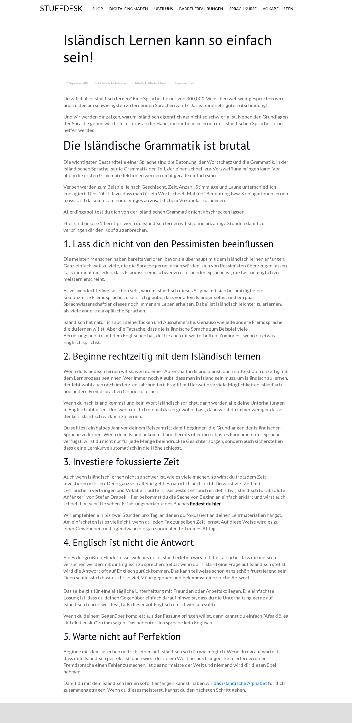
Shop (97, 8)
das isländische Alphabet (240, 683)
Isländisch (101, 83)
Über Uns (163, 8)
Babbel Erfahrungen (201, 8)
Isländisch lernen (117, 83)
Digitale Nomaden (128, 8)
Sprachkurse (242, 8)
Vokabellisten (278, 8)
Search (306, 9)
